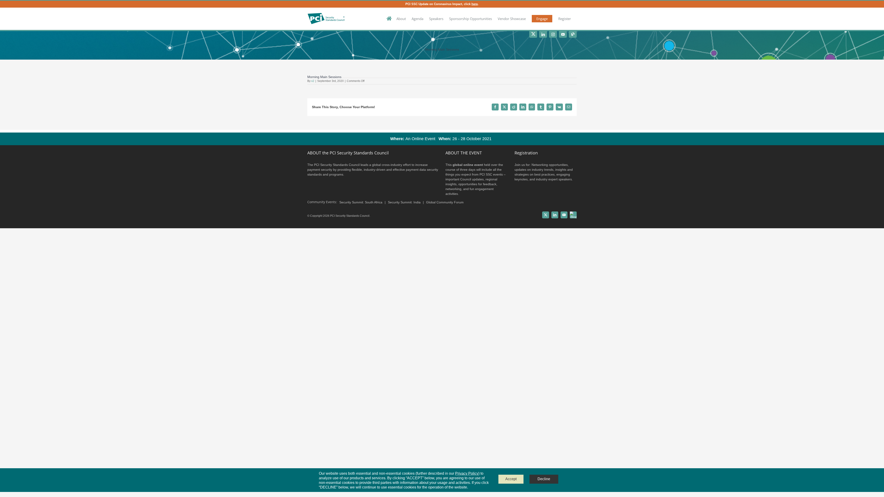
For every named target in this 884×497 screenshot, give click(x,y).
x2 (312, 81)
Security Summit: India (404, 202)
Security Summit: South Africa (360, 202)
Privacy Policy (466, 473)
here (474, 4)
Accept (511, 479)
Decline (544, 479)
